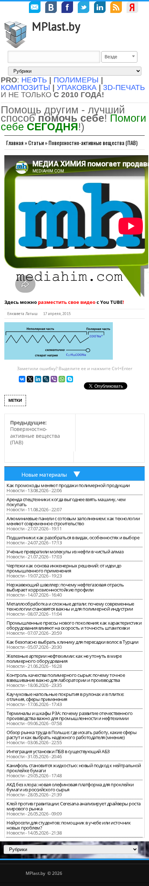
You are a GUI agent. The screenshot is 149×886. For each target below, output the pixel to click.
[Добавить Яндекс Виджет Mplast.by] (132, 8)
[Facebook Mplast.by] (67, 8)
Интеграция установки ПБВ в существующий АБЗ (58, 751)
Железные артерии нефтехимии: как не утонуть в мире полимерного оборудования (64, 658)
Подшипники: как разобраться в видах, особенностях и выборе (73, 537)
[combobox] (119, 57)
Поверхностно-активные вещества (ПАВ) (92, 143)
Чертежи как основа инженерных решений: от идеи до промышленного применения (64, 568)
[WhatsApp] (62, 379)
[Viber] (54, 379)
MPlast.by (56, 26)
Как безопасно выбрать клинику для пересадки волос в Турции (72, 642)
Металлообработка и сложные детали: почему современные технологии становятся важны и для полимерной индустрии (70, 606)
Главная (15, 143)
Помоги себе (73, 122)
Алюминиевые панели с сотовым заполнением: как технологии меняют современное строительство (73, 521)
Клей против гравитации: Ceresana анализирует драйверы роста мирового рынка (74, 806)
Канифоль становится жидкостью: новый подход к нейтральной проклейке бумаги (74, 768)
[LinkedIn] (38, 379)
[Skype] (70, 379)
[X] (30, 379)
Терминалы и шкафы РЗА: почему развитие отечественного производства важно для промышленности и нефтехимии (70, 715)
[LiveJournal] (46, 379)
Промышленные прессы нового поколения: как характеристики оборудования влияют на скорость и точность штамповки (74, 625)
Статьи (36, 143)
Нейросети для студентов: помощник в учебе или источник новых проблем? (69, 825)
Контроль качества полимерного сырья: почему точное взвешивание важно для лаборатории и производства (66, 677)
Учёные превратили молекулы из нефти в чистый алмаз (65, 551)
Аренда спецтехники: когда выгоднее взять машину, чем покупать (66, 502)
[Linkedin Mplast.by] (100, 8)
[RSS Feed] (116, 8)
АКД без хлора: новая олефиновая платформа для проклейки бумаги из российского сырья (70, 787)
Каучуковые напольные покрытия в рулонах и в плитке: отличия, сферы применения (65, 696)
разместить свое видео (66, 302)
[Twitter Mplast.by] (83, 8)
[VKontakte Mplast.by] (51, 8)
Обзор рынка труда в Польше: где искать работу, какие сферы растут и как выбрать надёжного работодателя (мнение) (71, 735)
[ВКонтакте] (22, 379)
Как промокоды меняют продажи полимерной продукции (68, 485)
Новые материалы (44, 474)
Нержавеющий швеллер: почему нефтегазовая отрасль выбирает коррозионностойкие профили (65, 587)
